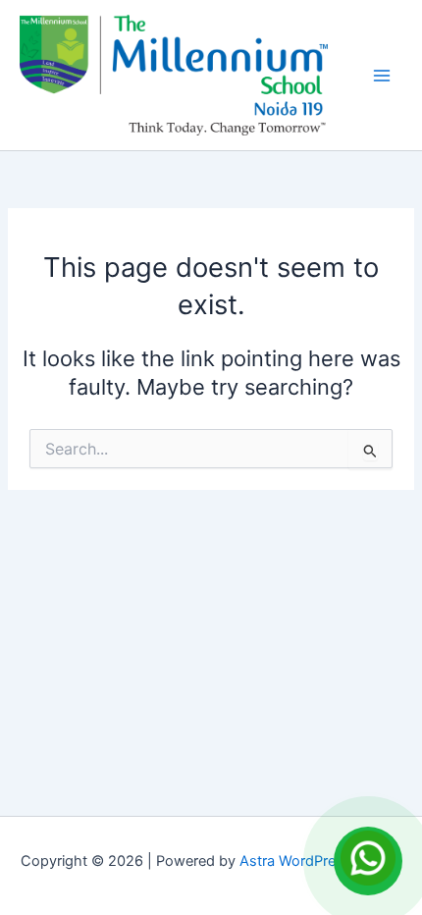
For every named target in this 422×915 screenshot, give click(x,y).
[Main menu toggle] (381, 75)
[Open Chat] (368, 861)
